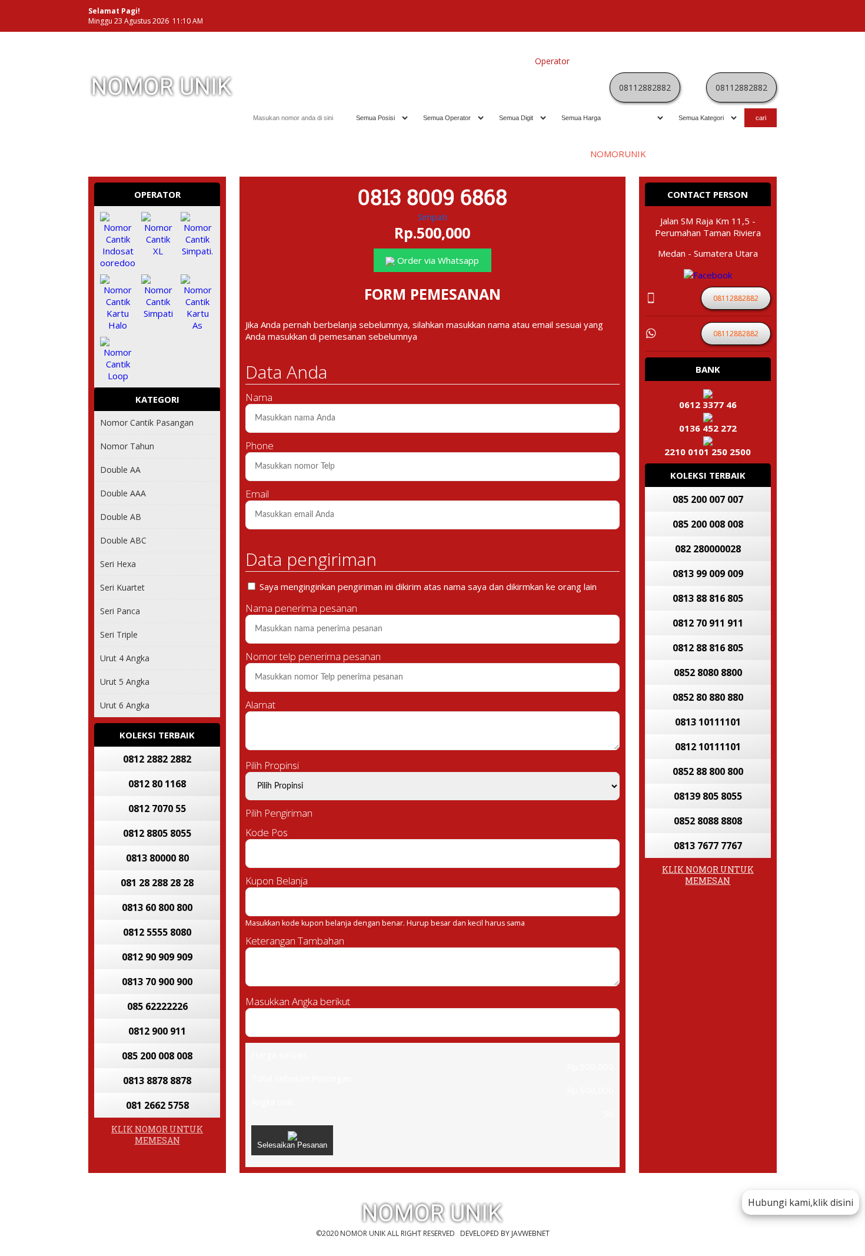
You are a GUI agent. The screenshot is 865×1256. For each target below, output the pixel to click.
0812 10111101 (708, 746)
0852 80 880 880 (708, 697)
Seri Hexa (118, 563)
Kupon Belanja (276, 880)
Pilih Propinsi (272, 765)
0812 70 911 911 (708, 623)
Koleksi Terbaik (500, 61)
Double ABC (123, 540)
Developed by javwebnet (505, 1233)
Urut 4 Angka (124, 658)
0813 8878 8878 (157, 1080)
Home (420, 61)
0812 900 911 (157, 1031)
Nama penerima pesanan (301, 608)
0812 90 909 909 (157, 956)
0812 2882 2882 (157, 759)
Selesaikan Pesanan (292, 1145)
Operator (552, 61)
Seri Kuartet (122, 587)
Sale (723, 61)
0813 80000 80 (157, 857)
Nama (258, 397)
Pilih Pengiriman (278, 813)
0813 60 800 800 (157, 907)
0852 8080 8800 (708, 672)
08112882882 (645, 87)
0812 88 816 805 (708, 647)
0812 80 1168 (157, 783)
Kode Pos (266, 832)
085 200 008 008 (157, 1055)
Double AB (120, 516)
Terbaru (662, 61)
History (696, 61)
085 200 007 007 (708, 499)
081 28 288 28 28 (157, 882)
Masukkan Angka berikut (297, 1001)
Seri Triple (119, 634)
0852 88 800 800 (708, 771)
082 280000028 (708, 548)
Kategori (591, 61)
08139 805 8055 (708, 796)
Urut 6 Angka (124, 705)
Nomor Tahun (127, 446)
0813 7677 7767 (708, 845)
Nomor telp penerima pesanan (313, 656)
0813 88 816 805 (708, 598)
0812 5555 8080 (157, 932)
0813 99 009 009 (708, 573)
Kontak (627, 61)
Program (754, 61)
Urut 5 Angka (124, 681)
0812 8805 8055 (157, 833)
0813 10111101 (708, 721)
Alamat (260, 704)
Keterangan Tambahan (294, 940)
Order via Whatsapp (437, 260)
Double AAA (123, 493)
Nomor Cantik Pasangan (147, 422)
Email (257, 494)
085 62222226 (157, 1006)
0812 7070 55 (157, 808)
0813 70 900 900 (157, 981)
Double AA (120, 469)
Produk (451, 61)
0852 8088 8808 (708, 820)
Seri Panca (120, 611)
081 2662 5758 (157, 1105)
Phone (259, 445)
